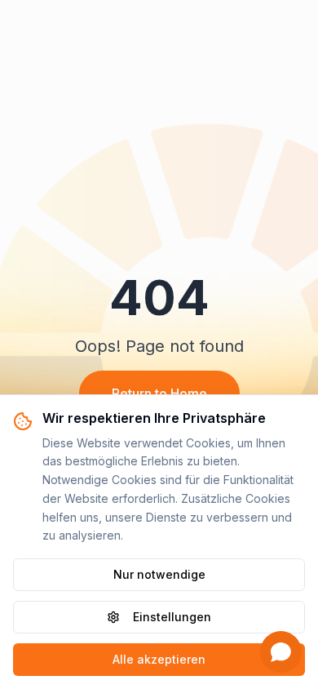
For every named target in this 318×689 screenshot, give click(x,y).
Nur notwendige (159, 574)
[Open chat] (281, 652)
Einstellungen (172, 617)
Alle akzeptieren (159, 659)
